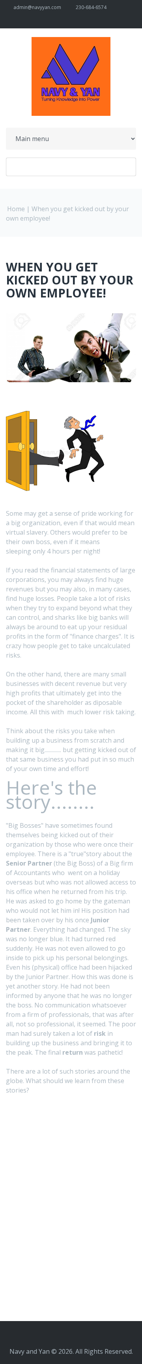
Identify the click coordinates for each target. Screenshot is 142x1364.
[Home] (71, 41)
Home (16, 208)
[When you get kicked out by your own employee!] (55, 415)
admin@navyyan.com (37, 7)
